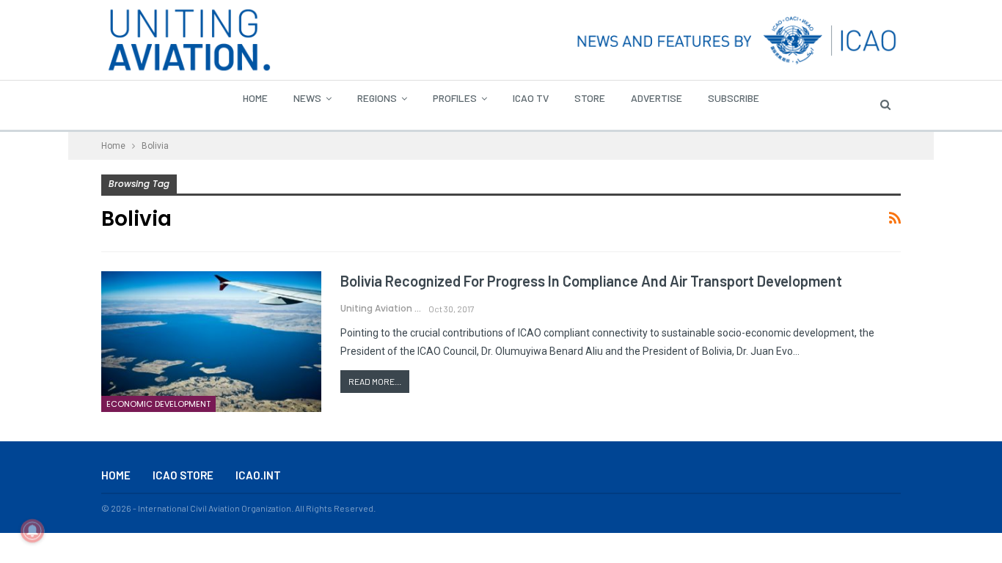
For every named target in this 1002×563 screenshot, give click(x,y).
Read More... (374, 381)
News (307, 98)
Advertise (656, 98)
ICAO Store (183, 475)
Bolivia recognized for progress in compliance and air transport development (591, 281)
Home (255, 98)
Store (589, 98)
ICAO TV (531, 98)
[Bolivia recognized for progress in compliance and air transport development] (211, 341)
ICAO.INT (258, 475)
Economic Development (158, 404)
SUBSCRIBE (733, 98)
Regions (377, 98)
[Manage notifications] (32, 530)
